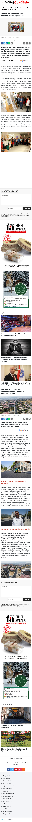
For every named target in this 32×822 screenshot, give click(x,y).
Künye (11, 763)
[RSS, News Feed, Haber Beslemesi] (23, 769)
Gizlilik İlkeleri (23, 763)
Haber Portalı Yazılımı (9, 819)
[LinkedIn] (7, 43)
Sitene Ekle (15, 764)
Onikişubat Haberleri (8, 796)
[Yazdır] (12, 43)
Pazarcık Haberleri (7, 801)
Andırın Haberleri (7, 791)
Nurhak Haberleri (7, 804)
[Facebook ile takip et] (8, 769)
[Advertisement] (16, 170)
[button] (24, 43)
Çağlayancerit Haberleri (9, 786)
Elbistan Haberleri (7, 781)
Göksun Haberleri (7, 783)
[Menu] (2, 2)
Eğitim (11, 7)
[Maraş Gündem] (16, 2)
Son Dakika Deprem (8, 809)
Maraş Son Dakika (7, 811)
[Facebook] (2, 43)
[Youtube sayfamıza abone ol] (16, 769)
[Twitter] (4, 43)
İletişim (17, 763)
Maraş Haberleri (7, 776)
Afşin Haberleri (6, 778)
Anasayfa (5, 7)
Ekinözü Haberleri (7, 788)
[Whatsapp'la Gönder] (9, 43)
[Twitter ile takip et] (12, 769)
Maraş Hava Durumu (8, 814)
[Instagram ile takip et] (20, 769)
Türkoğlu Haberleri (7, 798)
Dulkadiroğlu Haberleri (8, 793)
